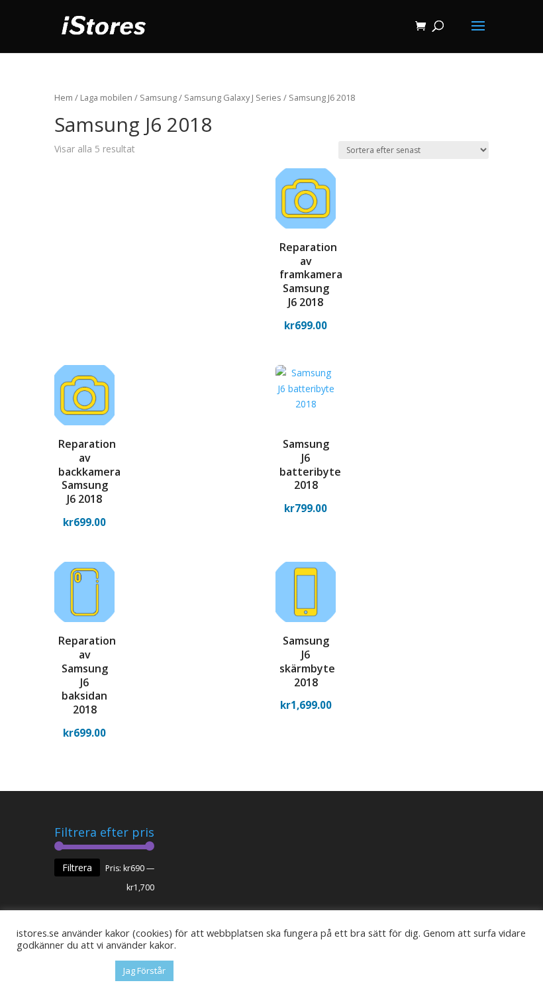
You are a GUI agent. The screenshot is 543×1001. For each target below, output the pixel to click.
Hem (63, 97)
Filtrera (77, 867)
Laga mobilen (106, 97)
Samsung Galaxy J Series (232, 97)
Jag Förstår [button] (144, 970)
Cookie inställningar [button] (62, 971)
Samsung (158, 97)
